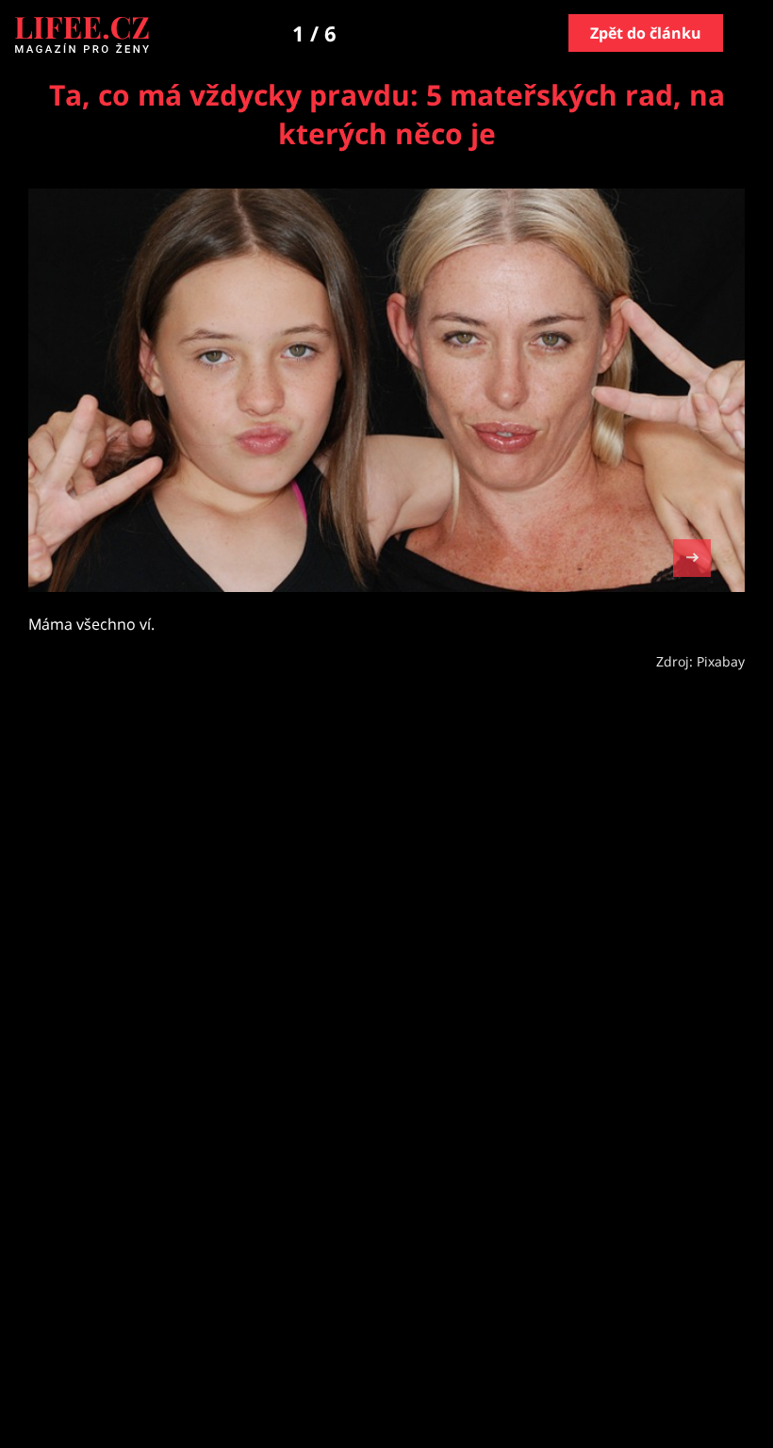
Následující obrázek (692, 555)
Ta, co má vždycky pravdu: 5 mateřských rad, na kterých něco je (387, 114)
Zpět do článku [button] (645, 33)
